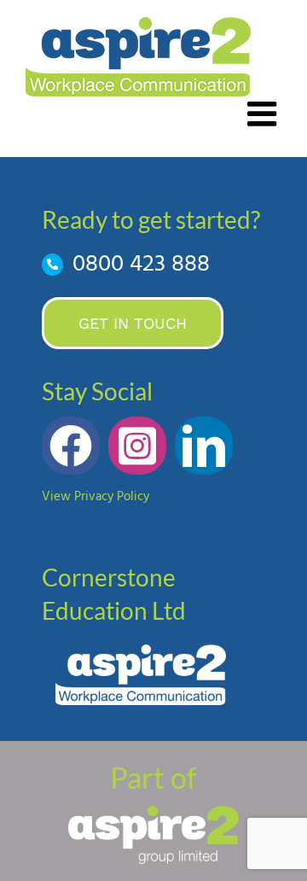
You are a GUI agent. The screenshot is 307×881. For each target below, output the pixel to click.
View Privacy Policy (95, 497)
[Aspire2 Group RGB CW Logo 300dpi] (153, 812)
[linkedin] (204, 446)
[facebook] (71, 446)
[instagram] (137, 446)
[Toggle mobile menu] (264, 113)
